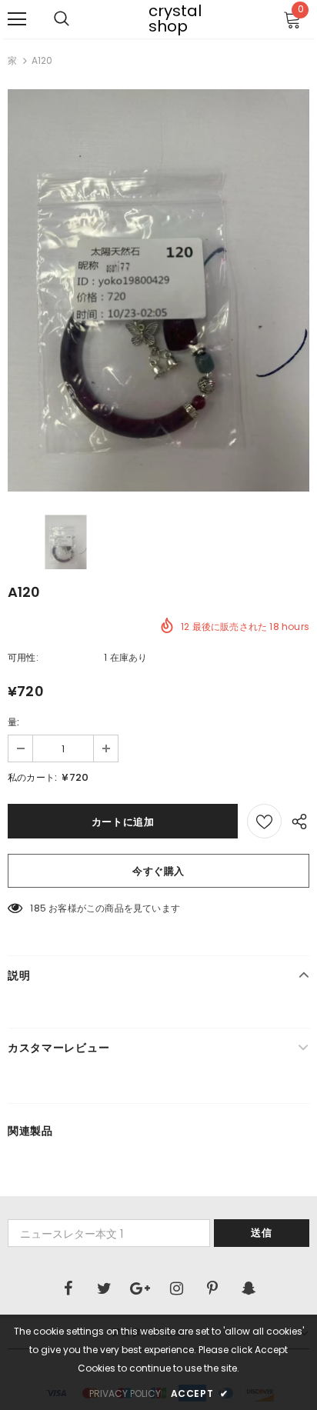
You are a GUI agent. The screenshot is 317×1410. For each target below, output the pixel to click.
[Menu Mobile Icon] (17, 19)
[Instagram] (176, 1288)
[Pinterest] (212, 1288)
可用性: (23, 657)
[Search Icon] (61, 19)
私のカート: (32, 777)
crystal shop (158, 18)
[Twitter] (104, 1288)
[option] (158, 290)
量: (13, 721)
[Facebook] (68, 1288)
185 (38, 908)
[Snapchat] (248, 1288)
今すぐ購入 (158, 871)
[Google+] (140, 1288)
